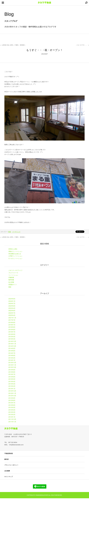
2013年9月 (11, 370)
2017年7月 (11, 320)
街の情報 (11, 282)
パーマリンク (16, 232)
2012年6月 (11, 405)
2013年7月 (11, 374)
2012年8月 (11, 400)
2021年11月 (12, 318)
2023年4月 (11, 308)
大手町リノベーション (15, 256)
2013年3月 (11, 384)
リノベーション (13, 275)
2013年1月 (11, 388)
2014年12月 (12, 341)
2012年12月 (12, 391)
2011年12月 (12, 419)
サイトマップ (8, 476)
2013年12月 (12, 362)
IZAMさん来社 (12, 249)
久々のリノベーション (15, 258)
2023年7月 (11, 303)
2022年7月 (11, 313)
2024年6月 (11, 299)
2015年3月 (11, 339)
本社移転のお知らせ (14, 254)
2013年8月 (11, 372)
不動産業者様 (8, 453)
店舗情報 (11, 277)
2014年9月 (11, 348)
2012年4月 (11, 410)
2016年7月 (11, 325)
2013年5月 (11, 379)
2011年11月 (12, 422)
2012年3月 (11, 412)
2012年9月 (11, 398)
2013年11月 (12, 365)
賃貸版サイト (12, 284)
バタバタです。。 (82, 45)
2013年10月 (12, 367)
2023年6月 (11, 306)
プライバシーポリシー (11, 465)
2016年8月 (11, 322)
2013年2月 (11, 386)
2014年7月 (11, 353)
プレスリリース (13, 273)
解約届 (6, 459)
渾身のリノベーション (15, 251)
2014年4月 (11, 358)
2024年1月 (11, 301)
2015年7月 (11, 332)
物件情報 (11, 280)
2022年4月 (11, 315)
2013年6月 (11, 377)
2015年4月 (11, 336)
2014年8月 (11, 351)
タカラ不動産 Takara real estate (44, 3)
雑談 (9, 232)
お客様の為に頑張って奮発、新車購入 (12, 45)
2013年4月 (11, 381)
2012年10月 (12, 396)
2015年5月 (11, 334)
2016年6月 (11, 327)
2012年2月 (11, 414)
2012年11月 (12, 393)
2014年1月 (11, 360)
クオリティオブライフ (15, 270)
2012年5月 (11, 407)
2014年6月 (11, 355)
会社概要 (7, 471)
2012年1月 (11, 417)
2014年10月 (12, 346)
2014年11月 (12, 344)
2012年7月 (11, 403)
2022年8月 (11, 310)
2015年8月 (11, 329)
